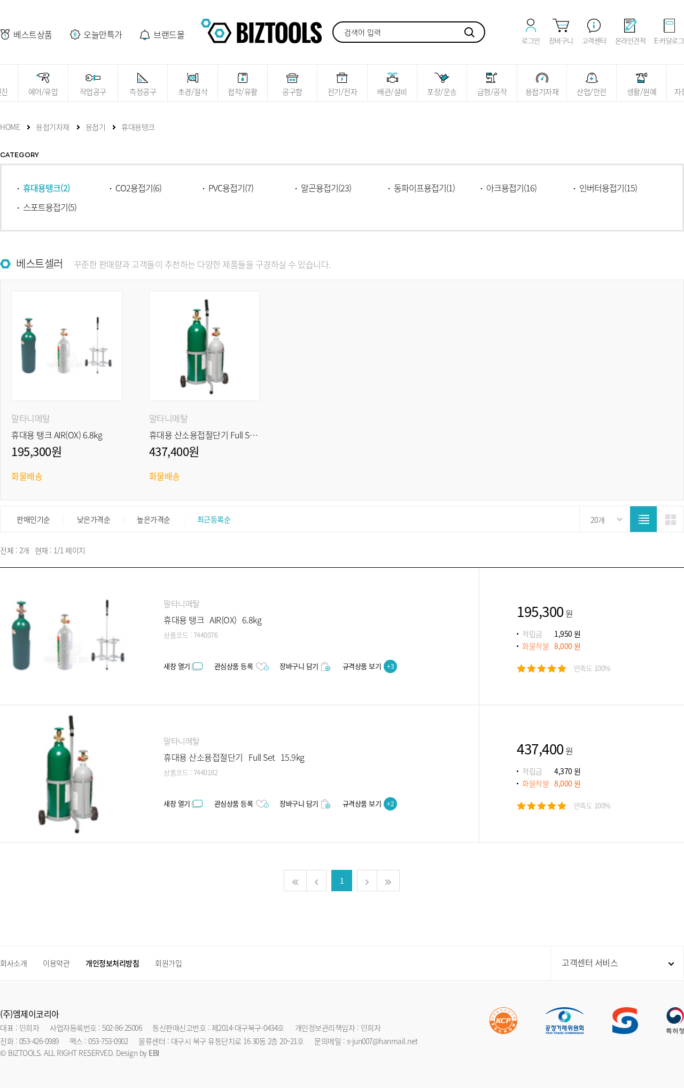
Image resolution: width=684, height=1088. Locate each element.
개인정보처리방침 (112, 963)
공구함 (292, 91)
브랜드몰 (168, 34)
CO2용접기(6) (138, 187)
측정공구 (142, 91)
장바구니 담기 (298, 666)
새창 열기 (177, 666)
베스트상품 (32, 34)
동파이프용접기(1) (424, 187)
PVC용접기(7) (230, 187)
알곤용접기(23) (326, 187)
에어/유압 (43, 91)
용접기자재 (542, 91)
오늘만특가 (102, 34)
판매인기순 (33, 519)
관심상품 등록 (233, 666)
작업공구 (93, 91)
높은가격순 (153, 519)
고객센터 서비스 (590, 962)
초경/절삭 (193, 91)
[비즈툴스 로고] (261, 29)
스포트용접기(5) (49, 206)
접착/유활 (243, 91)
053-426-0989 (39, 1041)
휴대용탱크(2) (46, 187)
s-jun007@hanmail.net (382, 1041)
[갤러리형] (670, 519)
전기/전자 (342, 91)
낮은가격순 (94, 519)
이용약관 (56, 963)
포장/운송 (442, 91)
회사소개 (13, 963)
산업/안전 (592, 91)
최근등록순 (214, 519)
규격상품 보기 (368, 666)
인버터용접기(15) (608, 187)
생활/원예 (642, 91)
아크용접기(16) (511, 187)
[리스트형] (643, 519)
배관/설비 (392, 91)
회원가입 (168, 963)
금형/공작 (492, 91)
